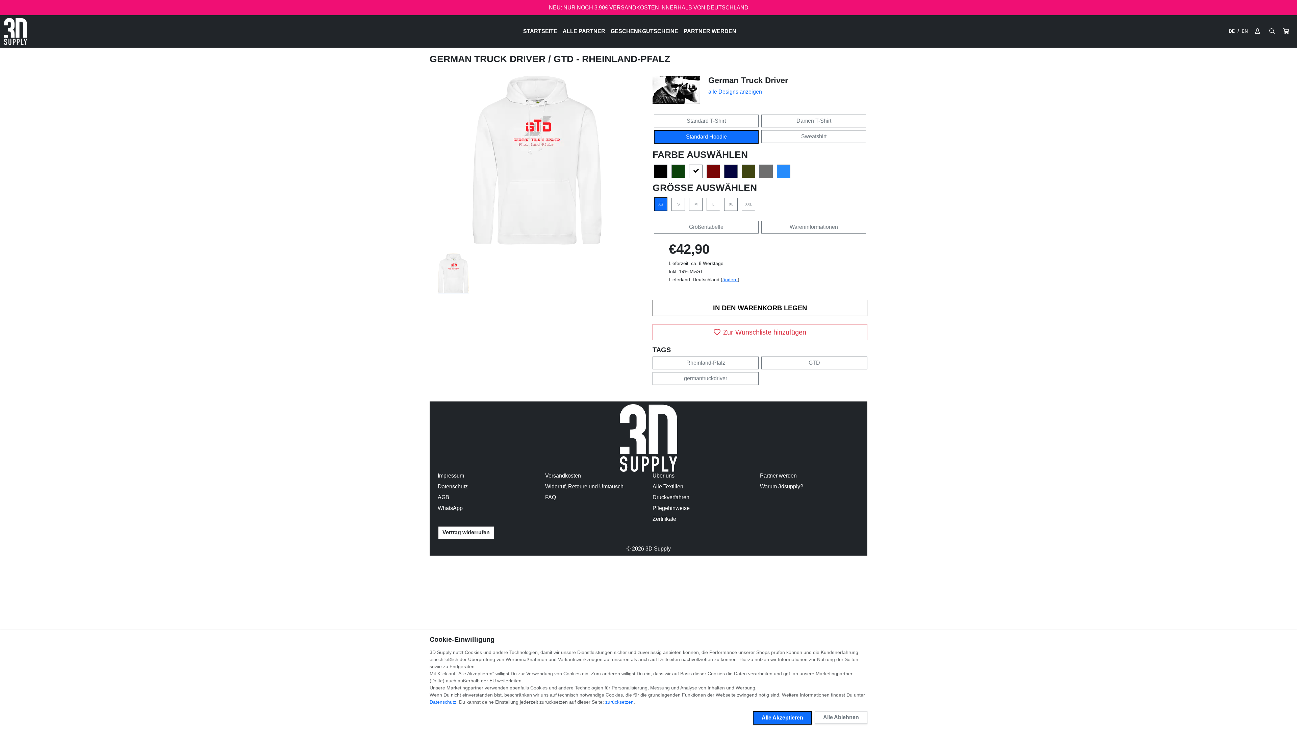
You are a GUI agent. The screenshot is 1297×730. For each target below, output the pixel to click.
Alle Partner (584, 31)
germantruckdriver (705, 378)
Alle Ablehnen (841, 717)
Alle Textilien (668, 486)
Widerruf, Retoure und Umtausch (584, 486)
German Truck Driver (489, 59)
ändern (730, 279)
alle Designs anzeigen (735, 92)
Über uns (664, 476)
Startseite (540, 31)
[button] (1286, 31)
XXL (748, 204)
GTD (814, 363)
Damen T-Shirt (813, 121)
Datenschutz (453, 486)
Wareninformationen (814, 227)
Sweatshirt (813, 136)
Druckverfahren (671, 497)
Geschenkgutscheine (644, 31)
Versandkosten (563, 476)
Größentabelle (706, 227)
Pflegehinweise (671, 508)
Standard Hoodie (706, 137)
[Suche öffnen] (1272, 31)
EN (1245, 31)
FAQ (550, 497)
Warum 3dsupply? (781, 486)
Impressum (451, 476)
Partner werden (710, 31)
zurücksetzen (619, 702)
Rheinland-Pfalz (705, 363)
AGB (443, 497)
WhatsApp (450, 508)
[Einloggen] (1257, 31)
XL (731, 204)
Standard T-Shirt (706, 121)
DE (1232, 31)
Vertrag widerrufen (466, 532)
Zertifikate (664, 519)
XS (660, 204)
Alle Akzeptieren (782, 718)
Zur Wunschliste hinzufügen (764, 332)
